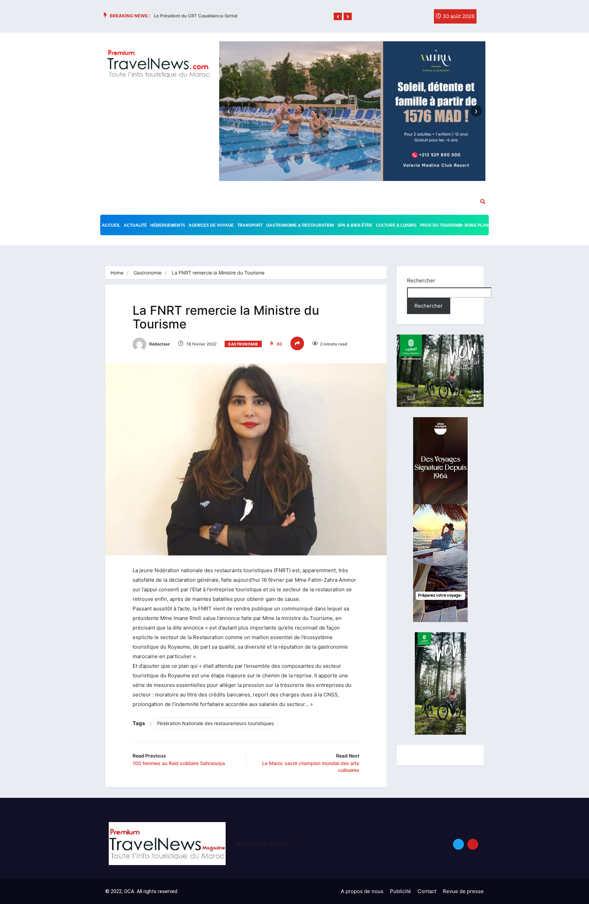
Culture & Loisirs (396, 225)
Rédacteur (159, 344)
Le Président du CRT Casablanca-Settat (196, 15)
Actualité (135, 225)
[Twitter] (408, 18)
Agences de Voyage (211, 225)
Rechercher (421, 280)
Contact (427, 891)
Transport (250, 225)
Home (116, 273)
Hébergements (167, 225)
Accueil (111, 225)
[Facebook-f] (394, 18)
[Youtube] (472, 844)
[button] (338, 17)
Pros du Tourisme (440, 225)
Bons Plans (478, 225)
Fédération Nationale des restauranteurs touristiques (215, 723)
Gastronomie (148, 273)
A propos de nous (362, 891)
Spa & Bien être (355, 225)
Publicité (400, 891)
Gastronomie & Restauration (300, 225)
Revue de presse (463, 891)
